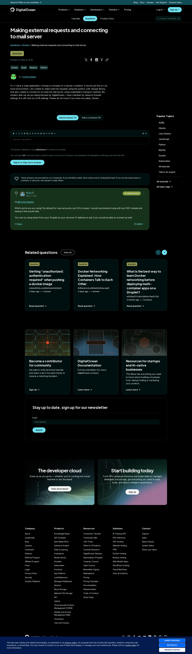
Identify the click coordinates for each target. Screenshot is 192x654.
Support (145, 534)
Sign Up (33, 389)
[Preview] (143, 133)
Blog (136, 2)
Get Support (161, 2)
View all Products (61, 623)
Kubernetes (164, 161)
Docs (142, 2)
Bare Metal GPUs (61, 542)
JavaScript (164, 139)
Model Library (60, 557)
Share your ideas (149, 549)
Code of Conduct (90, 593)
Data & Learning (61, 549)
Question (17, 53)
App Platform (59, 573)
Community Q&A (90, 538)
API (55, 597)
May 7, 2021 (31, 196)
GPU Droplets (60, 538)
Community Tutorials (92, 534)
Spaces (57, 585)
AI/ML (162, 122)
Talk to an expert (167, 172)
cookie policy (130, 645)
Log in (159, 9)
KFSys (28, 193)
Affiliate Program (32, 561)
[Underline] (19, 133)
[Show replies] (144, 224)
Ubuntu (162, 128)
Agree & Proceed (172, 640)
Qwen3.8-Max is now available (24, 2)
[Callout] (49, 133)
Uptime (57, 601)
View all (67, 252)
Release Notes (89, 589)
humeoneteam (29, 76)
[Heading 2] (35, 133)
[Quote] (46, 133)
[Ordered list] (44, 133)
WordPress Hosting (121, 565)
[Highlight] (30, 133)
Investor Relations (32, 581)
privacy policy (71, 642)
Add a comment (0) (91, 117)
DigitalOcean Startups (92, 553)
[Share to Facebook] (91, 59)
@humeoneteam (26, 202)
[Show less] (144, 193)
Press (27, 565)
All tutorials (164, 166)
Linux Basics (165, 133)
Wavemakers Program (93, 557)
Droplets (58, 561)
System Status (148, 545)
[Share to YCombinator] (101, 59)
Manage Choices (172, 650)
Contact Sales (175, 2)
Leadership (30, 538)
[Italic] (16, 133)
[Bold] (14, 133)
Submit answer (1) (67, 117)
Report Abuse (148, 542)
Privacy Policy (31, 573)
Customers (29, 549)
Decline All (172, 645)
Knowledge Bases (62, 534)
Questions (90, 18)
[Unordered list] (41, 133)
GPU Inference (119, 538)
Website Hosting (120, 545)
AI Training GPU (119, 534)
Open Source (89, 565)
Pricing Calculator (90, 581)
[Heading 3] (38, 133)
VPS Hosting (118, 542)
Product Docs (107, 18)
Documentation (89, 585)
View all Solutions (120, 573)
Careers (150, 2)
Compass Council (90, 561)
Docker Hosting (119, 553)
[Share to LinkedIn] (96, 59)
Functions (58, 569)
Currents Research (91, 549)
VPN (115, 549)
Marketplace (88, 573)
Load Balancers (61, 577)
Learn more (83, 389)
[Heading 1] (33, 133)
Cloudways (59, 619)
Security (28, 577)
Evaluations (59, 553)
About (27, 534)
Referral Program (32, 557)
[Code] (55, 133)
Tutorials (75, 18)
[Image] (27, 133)
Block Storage (60, 589)
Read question (36, 306)
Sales (144, 538)
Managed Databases (63, 581)
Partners (28, 553)
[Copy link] (107, 59)
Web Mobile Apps (120, 561)
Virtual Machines (120, 569)
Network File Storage (63, 593)
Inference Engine (61, 545)
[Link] (25, 133)
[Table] (52, 133)
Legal (27, 569)
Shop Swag (88, 597)
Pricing (86, 577)
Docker (26, 45)
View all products (59, 488)
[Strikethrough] (22, 133)
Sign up (173, 9)
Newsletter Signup (91, 569)
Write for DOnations (91, 545)
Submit (39, 430)
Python (162, 144)
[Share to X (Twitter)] (86, 59)
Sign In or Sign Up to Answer (27, 162)
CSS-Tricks (88, 542)
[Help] (146, 133)
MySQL (162, 150)
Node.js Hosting (119, 557)
